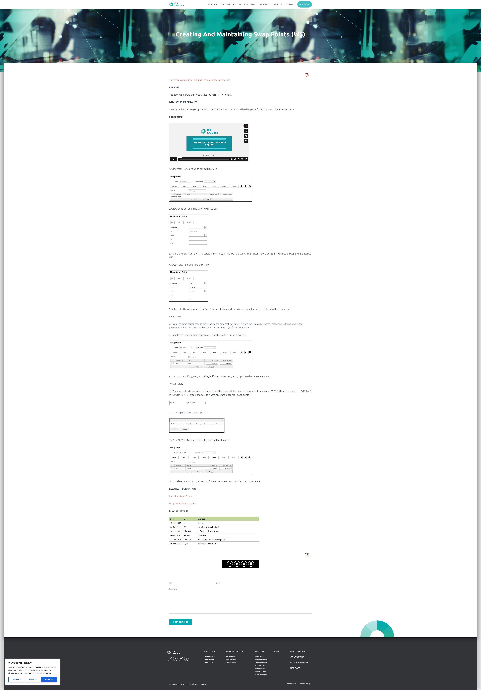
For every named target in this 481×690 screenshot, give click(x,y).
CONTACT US (297, 657)
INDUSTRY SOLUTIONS (267, 651)
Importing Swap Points (180, 496)
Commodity (260, 669)
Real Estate (259, 657)
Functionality (227, 4)
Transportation (261, 663)
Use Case (295, 668)
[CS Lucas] (176, 4)
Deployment (231, 663)
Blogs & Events (299, 662)
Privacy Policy (305, 683)
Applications (231, 660)
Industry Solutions (246, 4)
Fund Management (262, 675)
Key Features (231, 657)
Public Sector (260, 672)
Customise (16, 680)
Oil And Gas (260, 666)
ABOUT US (209, 651)
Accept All (49, 680)
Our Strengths (209, 657)
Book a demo (304, 4)
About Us (212, 4)
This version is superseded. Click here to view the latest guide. (199, 80)
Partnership (264, 4)
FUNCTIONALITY (234, 651)
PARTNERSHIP (297, 651)
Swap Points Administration (182, 503)
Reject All (33, 680)
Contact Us (277, 4)
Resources (289, 4)
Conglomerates (261, 660)
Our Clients (208, 663)
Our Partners (209, 660)
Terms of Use (291, 683)
